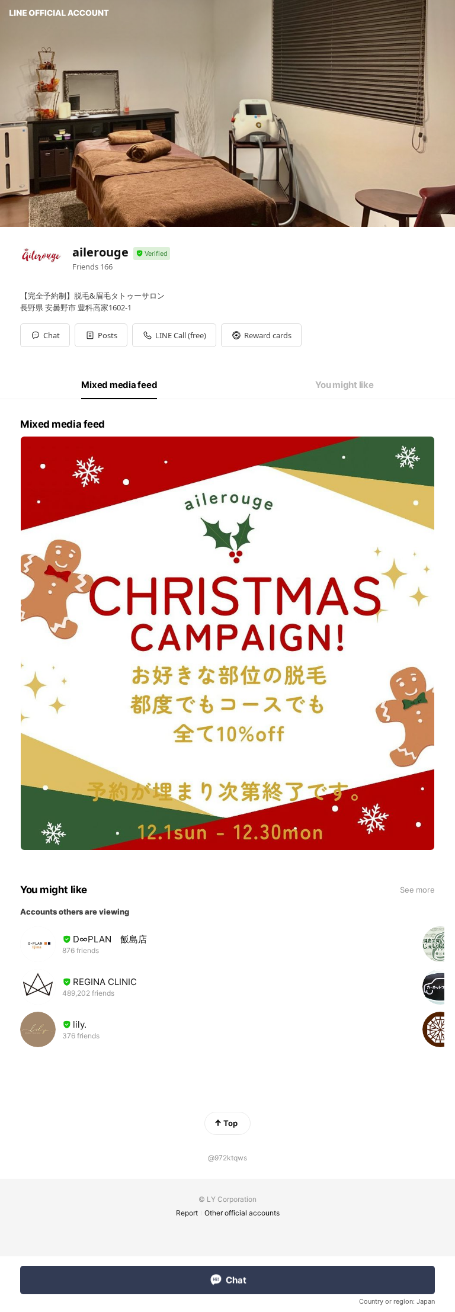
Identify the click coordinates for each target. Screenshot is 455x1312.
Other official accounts (242, 1212)
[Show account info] (151, 254)
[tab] (119, 385)
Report (187, 1212)
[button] (101, 335)
